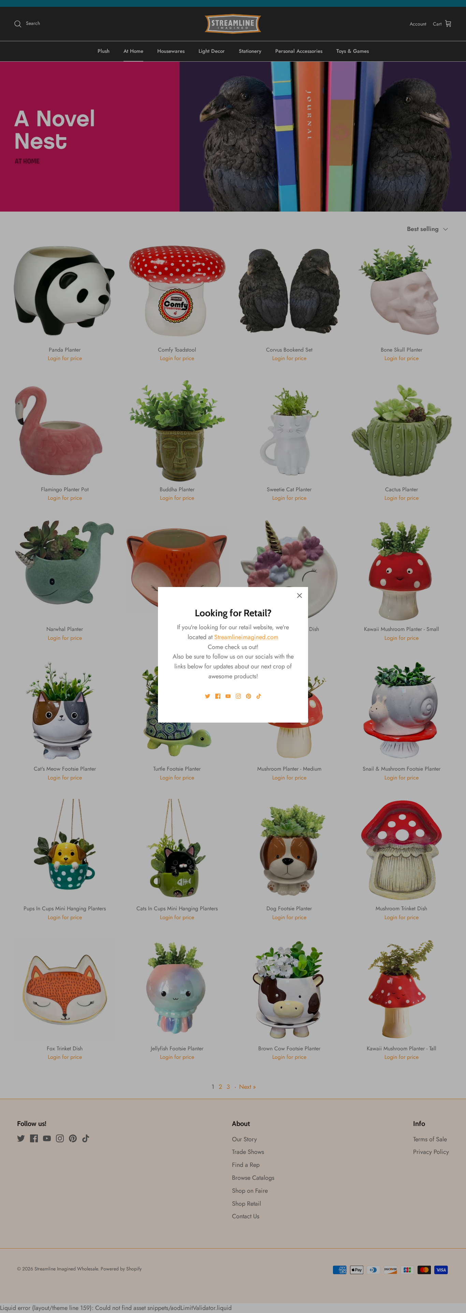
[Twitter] (207, 696)
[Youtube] (228, 696)
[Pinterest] (248, 696)
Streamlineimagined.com (246, 637)
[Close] (299, 595)
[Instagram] (238, 696)
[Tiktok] (258, 696)
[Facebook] (217, 696)
